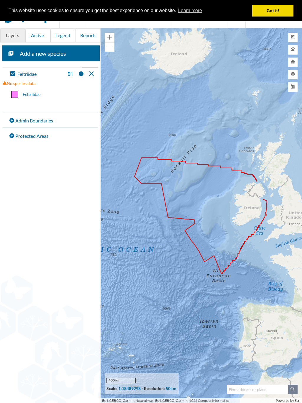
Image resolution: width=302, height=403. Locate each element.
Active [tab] (37, 35)
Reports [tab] (88, 35)
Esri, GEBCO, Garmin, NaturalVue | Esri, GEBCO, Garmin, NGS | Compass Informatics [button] (165, 400)
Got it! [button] (273, 10)
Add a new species (43, 53)
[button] (69, 74)
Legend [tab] (62, 35)
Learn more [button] (190, 10)
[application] (201, 215)
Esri (298, 400)
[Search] (293, 389)
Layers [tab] (12, 35)
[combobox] (257, 389)
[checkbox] (36, 74)
